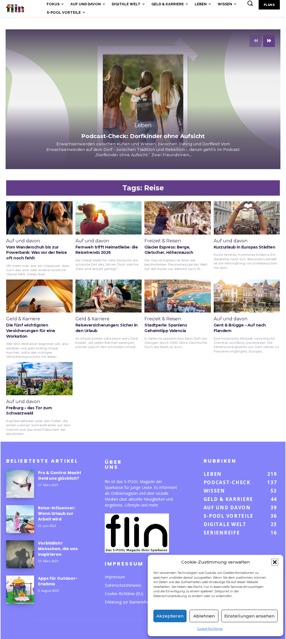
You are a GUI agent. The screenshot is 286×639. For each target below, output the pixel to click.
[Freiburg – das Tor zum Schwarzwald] (39, 378)
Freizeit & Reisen (162, 241)
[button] (275, 562)
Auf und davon (23, 241)
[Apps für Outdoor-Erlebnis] (20, 590)
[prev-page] (255, 41)
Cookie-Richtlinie (210, 629)
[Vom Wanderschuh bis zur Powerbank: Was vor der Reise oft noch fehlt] (39, 218)
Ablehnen (204, 616)
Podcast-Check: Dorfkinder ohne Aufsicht (143, 136)
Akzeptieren (169, 616)
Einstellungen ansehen (249, 616)
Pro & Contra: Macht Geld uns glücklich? (59, 475)
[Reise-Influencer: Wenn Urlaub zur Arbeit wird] (20, 519)
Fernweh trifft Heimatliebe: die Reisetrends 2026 (106, 250)
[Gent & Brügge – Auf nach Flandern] (247, 296)
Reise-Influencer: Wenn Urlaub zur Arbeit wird (56, 513)
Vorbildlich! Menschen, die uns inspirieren (58, 548)
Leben (143, 125)
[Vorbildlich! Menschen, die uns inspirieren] (20, 554)
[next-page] (269, 41)
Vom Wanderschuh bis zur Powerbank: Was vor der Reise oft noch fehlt (36, 253)
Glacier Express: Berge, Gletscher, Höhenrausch (168, 250)
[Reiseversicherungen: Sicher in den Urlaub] (108, 296)
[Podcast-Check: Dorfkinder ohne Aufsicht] (143, 99)
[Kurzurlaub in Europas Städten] (247, 218)
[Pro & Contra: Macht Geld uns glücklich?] (20, 484)
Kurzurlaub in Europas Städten (244, 247)
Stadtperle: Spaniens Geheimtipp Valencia (165, 328)
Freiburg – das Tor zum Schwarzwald (29, 410)
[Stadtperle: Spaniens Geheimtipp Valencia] (177, 296)
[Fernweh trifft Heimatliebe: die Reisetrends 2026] (108, 218)
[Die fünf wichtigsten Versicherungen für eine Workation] (39, 296)
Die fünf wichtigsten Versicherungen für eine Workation (30, 331)
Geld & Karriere (23, 319)
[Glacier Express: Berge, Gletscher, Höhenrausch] (177, 218)
